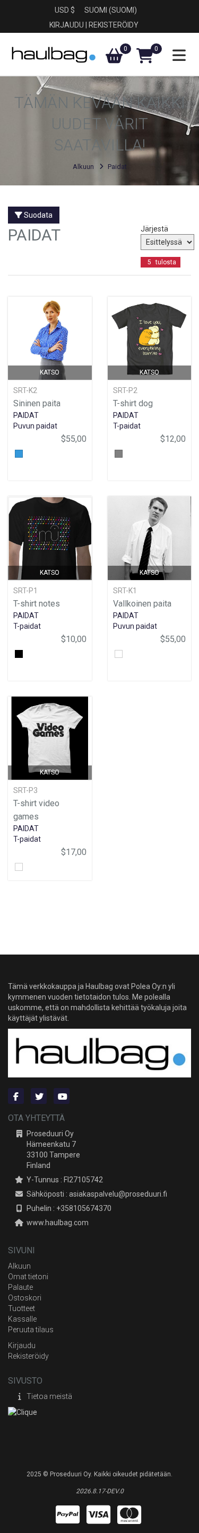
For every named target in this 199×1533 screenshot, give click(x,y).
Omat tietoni (28, 1276)
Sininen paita (36, 403)
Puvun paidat (35, 426)
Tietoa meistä (49, 1396)
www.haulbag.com (58, 1222)
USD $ (65, 10)
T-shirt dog (133, 403)
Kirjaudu (66, 25)
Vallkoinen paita (142, 604)
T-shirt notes (36, 604)
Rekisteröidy (114, 25)
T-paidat (127, 426)
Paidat (117, 167)
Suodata (37, 215)
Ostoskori (24, 1298)
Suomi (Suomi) (110, 10)
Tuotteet (21, 1308)
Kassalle (22, 1319)
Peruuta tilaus (31, 1329)
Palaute (20, 1287)
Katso (49, 372)
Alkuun (83, 167)
